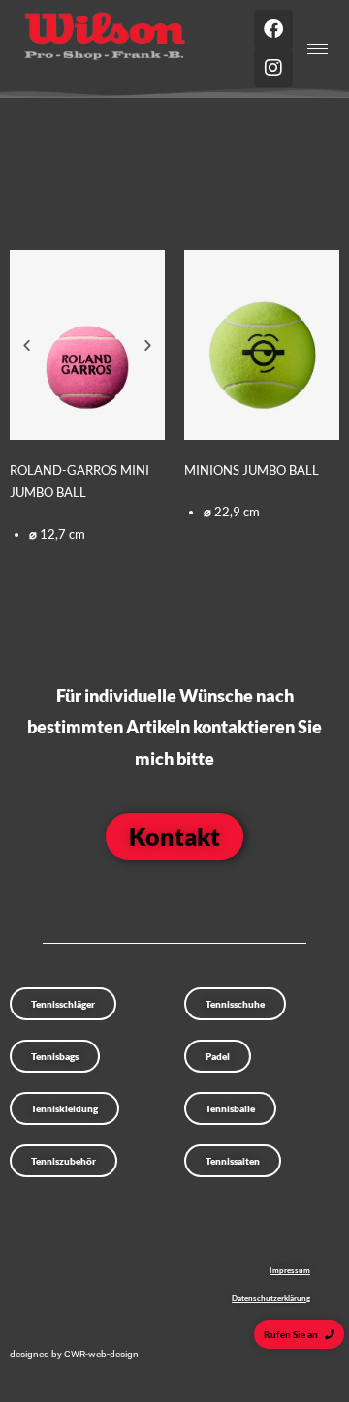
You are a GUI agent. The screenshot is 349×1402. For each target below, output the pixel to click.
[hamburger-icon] (317, 49)
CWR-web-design (101, 1354)
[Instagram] (273, 67)
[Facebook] (273, 29)
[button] (26, 344)
